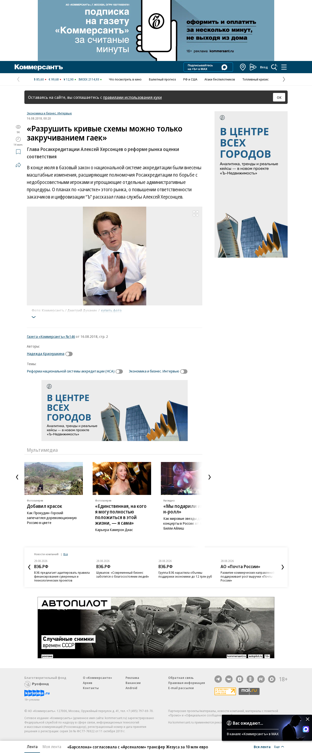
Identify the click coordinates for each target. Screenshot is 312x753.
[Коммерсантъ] (39, 67)
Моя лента (51, 746)
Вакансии (133, 683)
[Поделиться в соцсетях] (18, 165)
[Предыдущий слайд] (17, 477)
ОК (279, 97)
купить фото (111, 310)
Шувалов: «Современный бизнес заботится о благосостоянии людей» (122, 574)
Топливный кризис (255, 79)
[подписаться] (70, 354)
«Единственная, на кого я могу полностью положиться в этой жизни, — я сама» (120, 514)
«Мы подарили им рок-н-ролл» (188, 509)
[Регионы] (243, 67)
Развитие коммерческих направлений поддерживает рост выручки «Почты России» (247, 576)
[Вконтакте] (229, 679)
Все (65, 554)
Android (131, 688)
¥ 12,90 (69, 79)
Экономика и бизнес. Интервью (49, 113)
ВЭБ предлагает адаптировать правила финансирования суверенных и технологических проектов (62, 576)
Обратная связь (181, 677)
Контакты (91, 688)
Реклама (132, 677)
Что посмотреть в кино (125, 79)
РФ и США (190, 79)
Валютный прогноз (162, 79)
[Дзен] (239, 679)
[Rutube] (261, 679)
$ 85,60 (39, 79)
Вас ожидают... (248, 723)
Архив (87, 683)
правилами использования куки (132, 97)
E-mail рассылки (181, 688)
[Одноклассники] (250, 679)
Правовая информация (186, 683)
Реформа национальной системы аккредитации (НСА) (71, 371)
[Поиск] (274, 67)
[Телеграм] (218, 679)
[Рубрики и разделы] (284, 67)
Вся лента (262, 746)
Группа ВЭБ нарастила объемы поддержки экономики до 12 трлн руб (185, 574)
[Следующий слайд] (209, 477)
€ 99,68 (54, 79)
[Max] (271, 679)
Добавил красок (44, 506)
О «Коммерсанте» (97, 677)
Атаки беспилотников (220, 79)
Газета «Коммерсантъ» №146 (51, 336)
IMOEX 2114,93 (88, 79)
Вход (264, 67)
